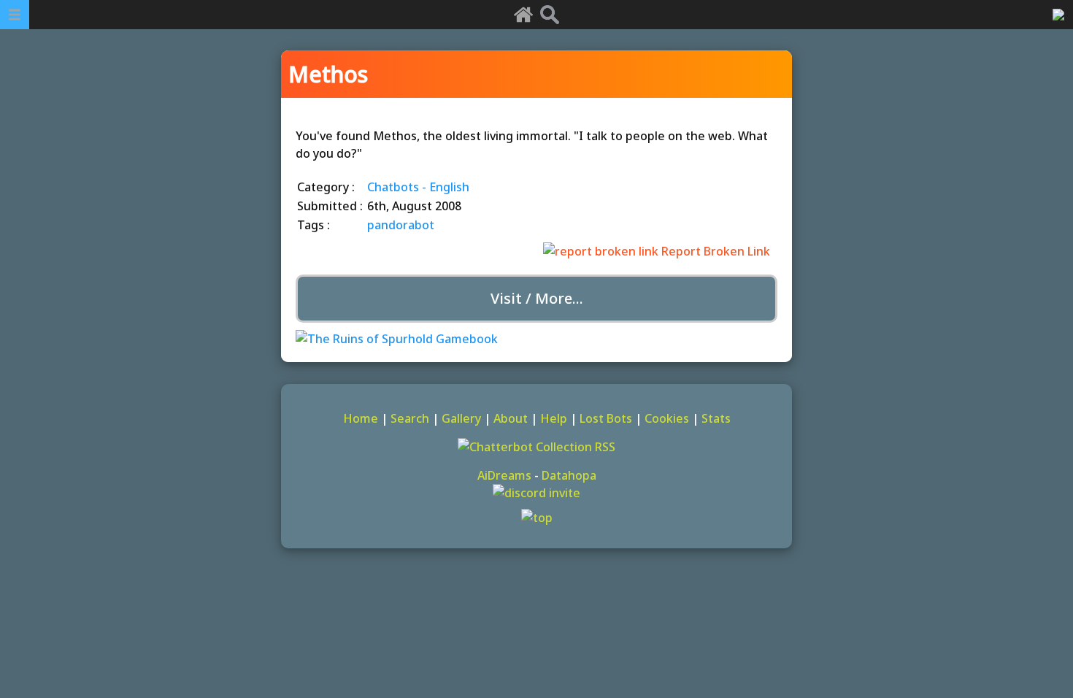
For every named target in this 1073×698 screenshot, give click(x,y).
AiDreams (504, 475)
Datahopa (569, 475)
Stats (716, 418)
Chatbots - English (418, 187)
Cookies (667, 418)
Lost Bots (606, 418)
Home (360, 418)
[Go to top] (536, 517)
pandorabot (400, 225)
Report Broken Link (714, 251)
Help (553, 418)
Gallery (461, 418)
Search (410, 418)
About (510, 418)
